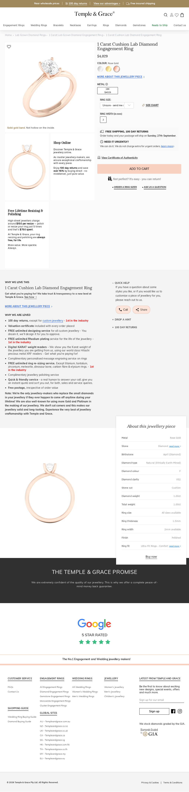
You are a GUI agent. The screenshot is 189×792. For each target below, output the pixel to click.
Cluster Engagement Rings (53, 705)
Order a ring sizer (125, 187)
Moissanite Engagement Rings (55, 700)
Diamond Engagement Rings (54, 691)
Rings (106, 25)
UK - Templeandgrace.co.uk (54, 730)
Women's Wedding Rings (85, 691)
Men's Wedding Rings (83, 696)
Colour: (107, 63)
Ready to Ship (160, 25)
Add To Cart (139, 169)
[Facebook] (173, 712)
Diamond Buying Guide (19, 721)
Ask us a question (155, 187)
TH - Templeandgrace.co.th (53, 749)
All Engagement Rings (51, 687)
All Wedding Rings (81, 687)
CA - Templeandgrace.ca (52, 735)
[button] (107, 84)
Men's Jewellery (112, 691)
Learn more (167, 146)
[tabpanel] (49, 87)
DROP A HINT (123, 319)
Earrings (92, 25)
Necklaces (75, 25)
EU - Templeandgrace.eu (52, 758)
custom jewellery (53, 320)
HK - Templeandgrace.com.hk (55, 744)
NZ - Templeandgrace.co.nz (54, 726)
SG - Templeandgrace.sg (52, 740)
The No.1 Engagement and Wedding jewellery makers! (96, 659)
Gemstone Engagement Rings (55, 696)
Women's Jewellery (114, 687)
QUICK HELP (122, 282)
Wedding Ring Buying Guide (22, 716)
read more (174, 446)
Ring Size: (105, 99)
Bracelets (58, 25)
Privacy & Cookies (150, 782)
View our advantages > (107, 3)
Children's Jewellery (114, 696)
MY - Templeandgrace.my (53, 753)
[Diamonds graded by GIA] (149, 733)
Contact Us (13, 691)
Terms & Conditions (172, 782)
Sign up (154, 711)
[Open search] (165, 15)
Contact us (180, 25)
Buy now (151, 557)
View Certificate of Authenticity (120, 157)
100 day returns (78, 3)
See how (29, 296)
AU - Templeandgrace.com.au (55, 721)
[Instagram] (180, 712)
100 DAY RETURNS (126, 327)
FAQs (10, 687)
